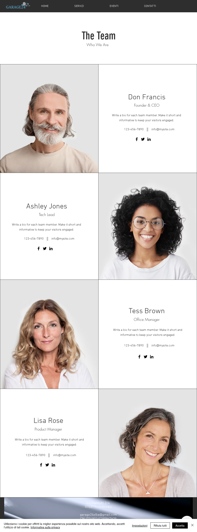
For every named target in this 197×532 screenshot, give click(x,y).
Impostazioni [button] (139, 525)
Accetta (179, 525)
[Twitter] (142, 139)
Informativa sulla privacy (45, 527)
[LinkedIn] (149, 139)
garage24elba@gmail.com (98, 515)
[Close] (192, 525)
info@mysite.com (162, 129)
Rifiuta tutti (160, 525)
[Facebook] (136, 139)
